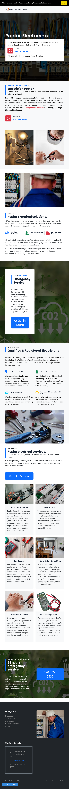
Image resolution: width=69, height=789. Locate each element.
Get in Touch (21, 322)
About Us (10, 716)
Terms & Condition (13, 724)
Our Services (11, 718)
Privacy (9, 726)
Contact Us (10, 721)
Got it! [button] (63, 3)
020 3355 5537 (23, 51)
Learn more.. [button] (47, 3)
